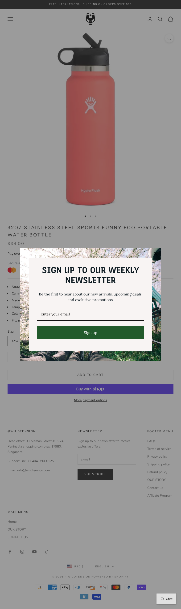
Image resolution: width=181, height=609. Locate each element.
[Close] (155, 253)
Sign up (90, 332)
